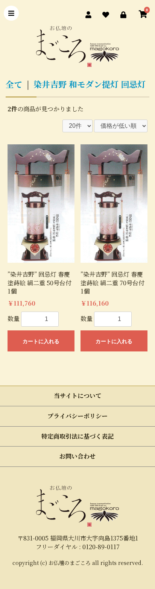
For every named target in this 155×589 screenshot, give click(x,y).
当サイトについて (78, 395)
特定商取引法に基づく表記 (77, 436)
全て (14, 84)
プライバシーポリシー (77, 416)
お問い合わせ (77, 456)
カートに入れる (41, 341)
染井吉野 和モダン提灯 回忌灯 (89, 84)
